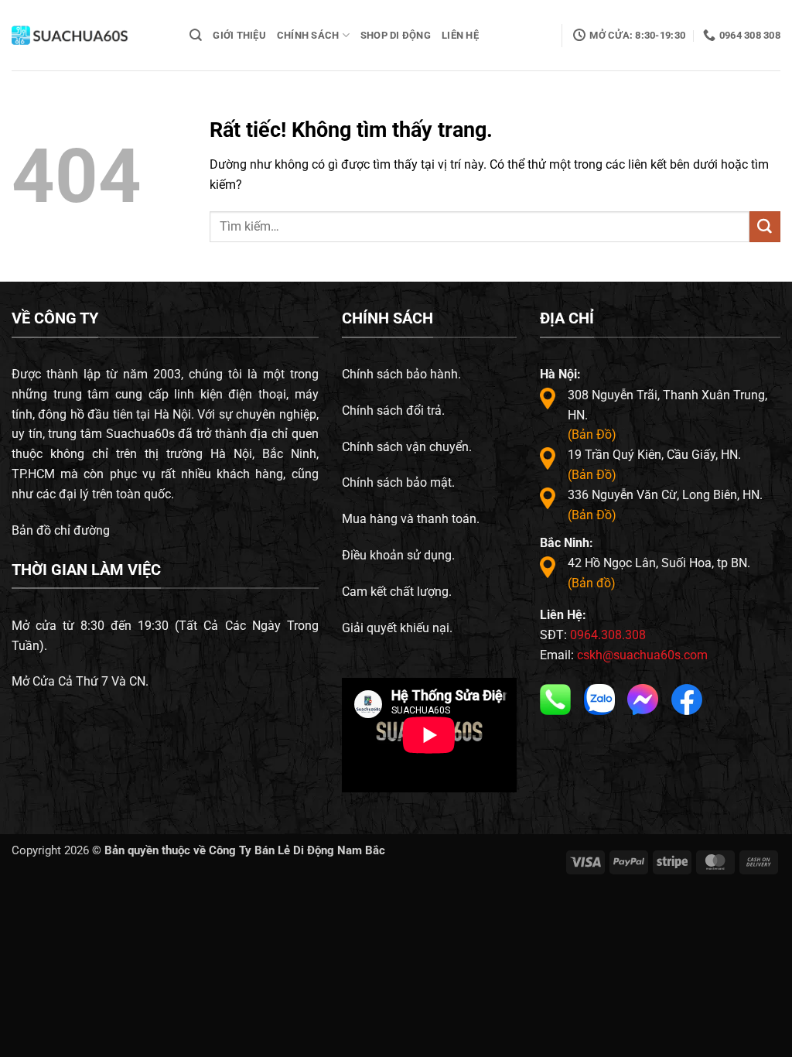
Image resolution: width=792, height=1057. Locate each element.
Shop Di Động (395, 35)
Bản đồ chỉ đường (61, 530)
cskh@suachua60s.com (642, 655)
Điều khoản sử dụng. (398, 555)
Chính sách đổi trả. (393, 410)
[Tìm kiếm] (195, 35)
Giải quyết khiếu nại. (397, 628)
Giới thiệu (239, 35)
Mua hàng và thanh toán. (411, 518)
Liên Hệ (460, 35)
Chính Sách (308, 35)
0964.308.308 (608, 635)
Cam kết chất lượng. (397, 591)
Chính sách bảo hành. (401, 374)
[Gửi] (764, 226)
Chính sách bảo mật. (398, 482)
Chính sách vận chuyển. (407, 447)
